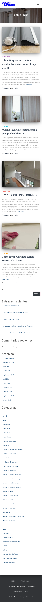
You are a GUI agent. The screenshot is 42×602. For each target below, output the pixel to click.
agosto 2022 (7, 400)
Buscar (4, 290)
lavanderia (6, 512)
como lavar (6, 57)
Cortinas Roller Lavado (16, 586)
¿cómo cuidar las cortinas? (12, 319)
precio (5, 546)
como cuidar (7, 428)
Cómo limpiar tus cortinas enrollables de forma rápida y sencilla (19, 64)
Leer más (29, 84)
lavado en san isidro (9, 508)
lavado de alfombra (9, 470)
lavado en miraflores (10, 504)
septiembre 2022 (8, 396)
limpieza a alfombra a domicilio (13, 516)
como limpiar (7, 437)
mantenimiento (8, 537)
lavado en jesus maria (10, 495)
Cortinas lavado (25, 581)
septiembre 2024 (8, 362)
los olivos (6, 533)
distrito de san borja (9, 454)
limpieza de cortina (9, 521)
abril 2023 (6, 379)
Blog (4, 420)
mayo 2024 (6, 366)
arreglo (5, 416)
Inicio (13, 581)
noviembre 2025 (8, 358)
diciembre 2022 (8, 387)
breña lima (6, 424)
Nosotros (31, 586)
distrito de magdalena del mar (13, 449)
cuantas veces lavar (9, 441)
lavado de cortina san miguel (12, 479)
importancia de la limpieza (11, 466)
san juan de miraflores (10, 554)
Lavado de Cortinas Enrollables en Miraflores (18, 326)
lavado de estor (8, 491)
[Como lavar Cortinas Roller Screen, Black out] (21, 236)
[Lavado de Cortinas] (9, 4)
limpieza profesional (9, 525)
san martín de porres (10, 558)
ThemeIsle (29, 597)
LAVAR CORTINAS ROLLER (19, 195)
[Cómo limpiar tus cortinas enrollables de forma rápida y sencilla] (21, 40)
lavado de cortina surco (11, 483)
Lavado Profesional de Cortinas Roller (16, 312)
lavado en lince (8, 500)
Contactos (18, 592)
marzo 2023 (7, 383)
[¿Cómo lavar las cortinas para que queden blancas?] (21, 109)
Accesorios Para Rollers (11, 306)
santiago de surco (9, 562)
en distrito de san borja (10, 462)
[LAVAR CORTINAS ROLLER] (21, 174)
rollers (5, 550)
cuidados (6, 445)
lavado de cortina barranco (12, 474)
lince (4, 529)
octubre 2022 (7, 391)
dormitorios (6, 458)
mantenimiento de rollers (11, 541)
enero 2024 (7, 371)
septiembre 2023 (8, 375)
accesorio (6, 412)
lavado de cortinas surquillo (12, 487)
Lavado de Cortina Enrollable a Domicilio (16, 333)
